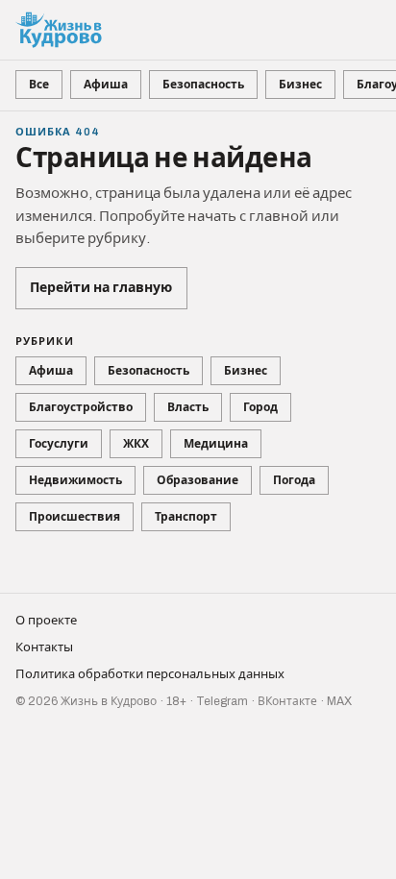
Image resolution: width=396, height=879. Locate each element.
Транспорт (186, 517)
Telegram (222, 701)
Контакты (44, 647)
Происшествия (74, 517)
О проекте (46, 620)
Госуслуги (58, 444)
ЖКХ (136, 444)
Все (39, 84)
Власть (188, 407)
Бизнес (300, 84)
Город (260, 407)
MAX (339, 701)
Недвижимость (75, 480)
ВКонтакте (287, 701)
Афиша (106, 84)
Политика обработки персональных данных (150, 674)
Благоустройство (81, 407)
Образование (197, 480)
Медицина (216, 444)
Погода (294, 480)
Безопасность (203, 84)
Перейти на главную (101, 288)
